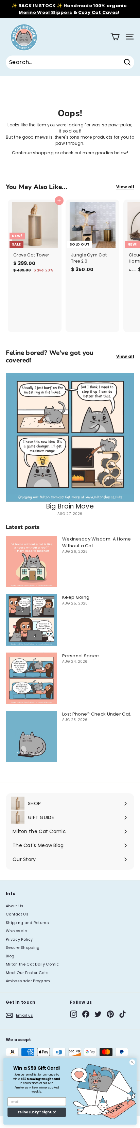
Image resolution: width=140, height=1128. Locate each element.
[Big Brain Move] (70, 437)
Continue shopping (33, 153)
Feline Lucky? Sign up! (37, 1112)
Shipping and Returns (27, 922)
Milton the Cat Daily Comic (32, 964)
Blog (10, 956)
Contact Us (17, 914)
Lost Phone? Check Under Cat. (96, 714)
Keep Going (75, 597)
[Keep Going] (31, 619)
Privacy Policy (19, 939)
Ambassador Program (28, 981)
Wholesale (16, 931)
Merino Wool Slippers (45, 12)
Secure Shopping (23, 947)
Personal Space (80, 656)
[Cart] (115, 37)
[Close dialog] (132, 1062)
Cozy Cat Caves (98, 12)
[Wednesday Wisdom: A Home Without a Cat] (31, 561)
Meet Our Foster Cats (27, 972)
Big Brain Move (70, 506)
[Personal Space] (31, 678)
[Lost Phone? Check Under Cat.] (31, 736)
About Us (14, 906)
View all (125, 187)
